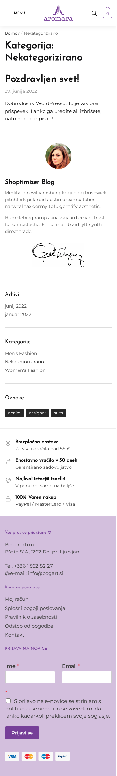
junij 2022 (16, 306)
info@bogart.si (45, 573)
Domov (12, 33)
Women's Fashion (25, 370)
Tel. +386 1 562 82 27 (29, 566)
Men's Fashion (21, 353)
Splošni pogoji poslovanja (35, 608)
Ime (12, 666)
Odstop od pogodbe (29, 626)
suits (58, 412)
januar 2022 (18, 314)
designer (37, 412)
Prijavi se (22, 733)
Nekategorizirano (24, 362)
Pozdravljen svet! (42, 79)
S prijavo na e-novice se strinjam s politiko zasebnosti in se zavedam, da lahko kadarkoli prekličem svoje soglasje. (57, 708)
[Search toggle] (94, 13)
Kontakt (14, 635)
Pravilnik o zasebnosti (31, 617)
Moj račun (17, 599)
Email (71, 666)
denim (14, 412)
